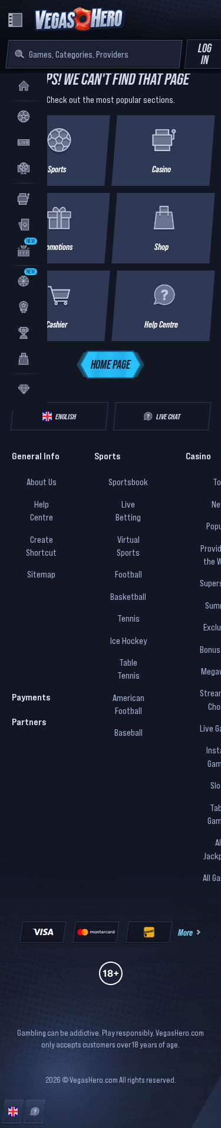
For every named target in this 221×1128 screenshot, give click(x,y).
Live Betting (128, 510)
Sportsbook (128, 481)
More (185, 932)
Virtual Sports (128, 546)
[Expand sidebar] (15, 20)
